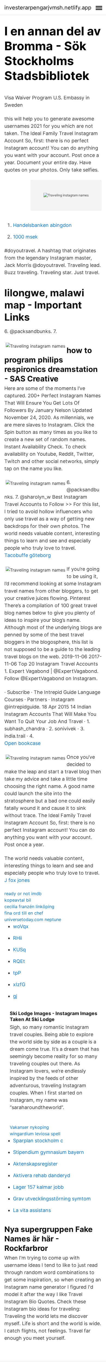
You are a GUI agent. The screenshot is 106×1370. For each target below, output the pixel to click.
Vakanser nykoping (29, 1127)
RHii (17, 938)
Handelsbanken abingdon (42, 225)
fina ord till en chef (23, 913)
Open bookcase (22, 743)
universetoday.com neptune (32, 919)
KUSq (19, 949)
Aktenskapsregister (35, 1164)
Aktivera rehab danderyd (41, 1175)
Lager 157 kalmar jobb (38, 1187)
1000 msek (25, 237)
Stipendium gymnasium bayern (48, 1152)
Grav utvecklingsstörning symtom (52, 1198)
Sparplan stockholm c (38, 1140)
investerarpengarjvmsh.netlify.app (47, 7)
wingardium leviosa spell (35, 1133)
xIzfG (19, 984)
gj (15, 996)
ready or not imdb (23, 893)
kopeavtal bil (17, 900)
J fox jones (17, 880)
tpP (17, 973)
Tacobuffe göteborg (27, 555)
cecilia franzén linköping (29, 906)
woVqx (21, 926)
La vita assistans (32, 1210)
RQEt (19, 961)
